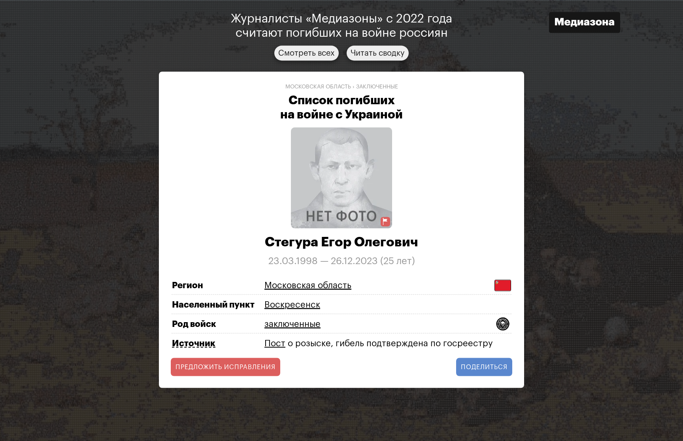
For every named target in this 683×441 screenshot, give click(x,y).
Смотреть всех (306, 53)
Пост (274, 343)
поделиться (484, 367)
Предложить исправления (225, 367)
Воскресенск (292, 304)
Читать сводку (378, 53)
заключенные (377, 86)
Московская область (318, 86)
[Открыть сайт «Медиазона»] (584, 23)
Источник (193, 343)
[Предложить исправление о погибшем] (385, 221)
